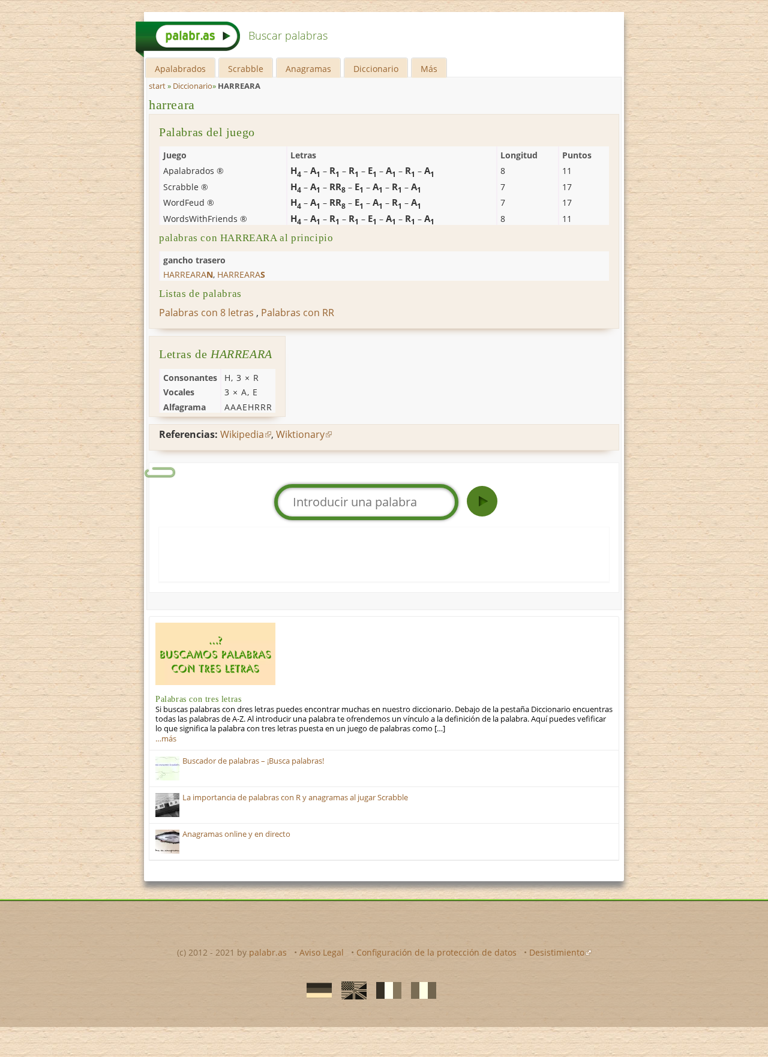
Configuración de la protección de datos (436, 952)
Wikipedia (242, 434)
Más (429, 68)
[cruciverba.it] (420, 989)
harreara (172, 104)
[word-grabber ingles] (350, 989)
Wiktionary (300, 434)
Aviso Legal (321, 952)
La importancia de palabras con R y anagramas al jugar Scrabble (295, 797)
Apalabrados (180, 68)
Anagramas (308, 68)
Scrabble (245, 68)
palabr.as (268, 952)
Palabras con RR (297, 312)
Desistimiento (556, 952)
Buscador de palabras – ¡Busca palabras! (253, 761)
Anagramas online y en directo (236, 834)
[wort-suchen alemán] (315, 989)
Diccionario (375, 68)
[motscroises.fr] (385, 989)
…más (165, 739)
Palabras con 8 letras (206, 312)
